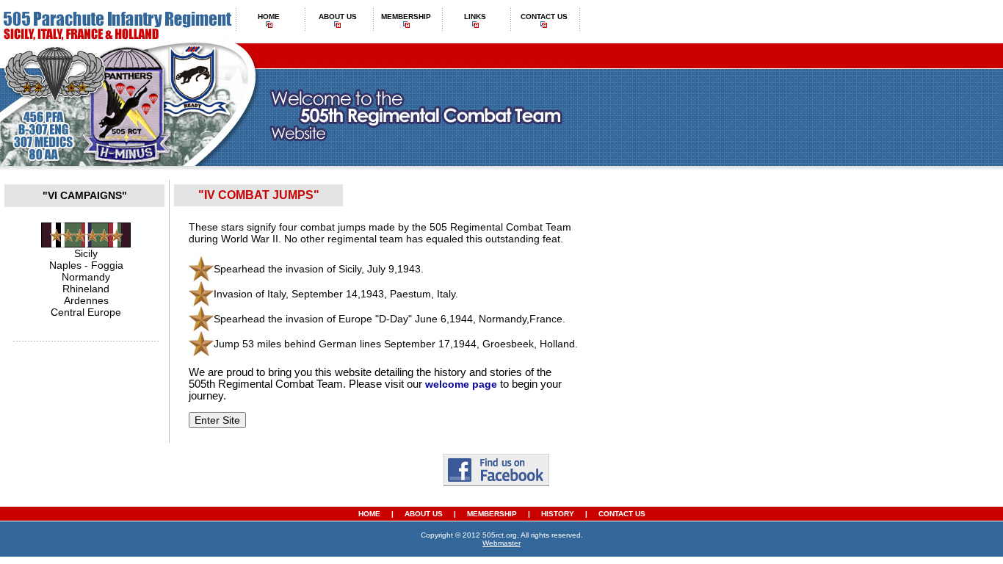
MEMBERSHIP (492, 514)
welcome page (461, 384)
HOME (369, 514)
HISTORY (557, 514)
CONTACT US (621, 514)
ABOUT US (425, 514)
